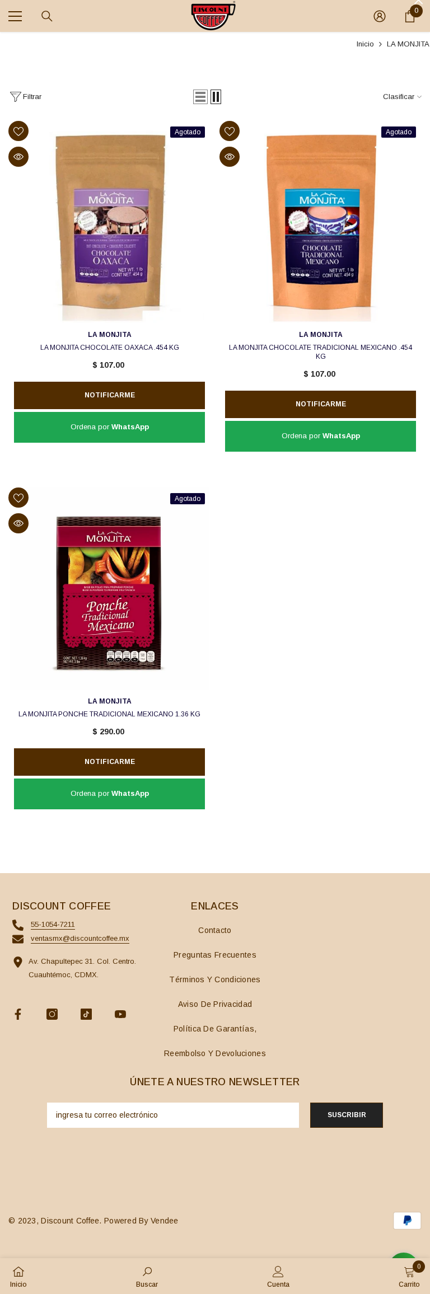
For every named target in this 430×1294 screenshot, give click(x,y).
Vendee (165, 1220)
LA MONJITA (408, 44)
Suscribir (347, 1115)
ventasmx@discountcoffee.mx (80, 938)
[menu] (15, 16)
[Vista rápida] (18, 157)
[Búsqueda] (47, 16)
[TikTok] (86, 1014)
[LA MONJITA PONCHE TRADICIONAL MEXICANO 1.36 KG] (109, 588)
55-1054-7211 (53, 924)
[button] (200, 97)
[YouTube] (120, 1014)
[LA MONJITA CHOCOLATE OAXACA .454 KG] (109, 222)
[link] (147, 1276)
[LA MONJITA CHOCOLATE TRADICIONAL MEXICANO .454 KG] (320, 222)
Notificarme (110, 395)
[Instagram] (52, 1014)
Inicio (365, 44)
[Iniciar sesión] (379, 16)
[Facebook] (18, 1014)
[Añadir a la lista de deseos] (18, 131)
